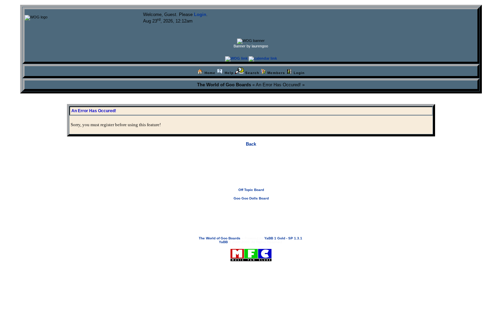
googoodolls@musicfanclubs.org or (248, 211)
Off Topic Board (251, 190)
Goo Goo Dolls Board (251, 198)
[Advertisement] (251, 172)
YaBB (223, 242)
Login (200, 14)
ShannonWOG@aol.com (299, 211)
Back (251, 144)
